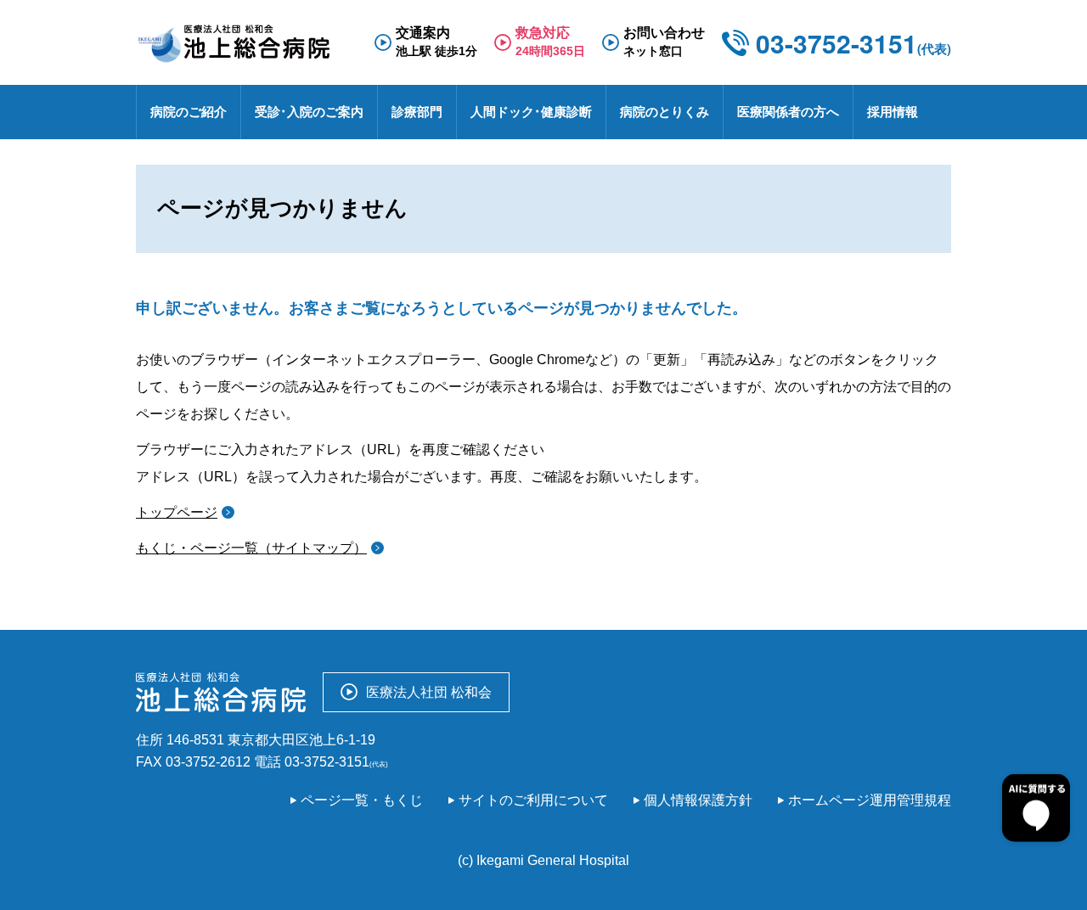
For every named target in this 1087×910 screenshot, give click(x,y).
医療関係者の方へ (788, 111)
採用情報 (892, 111)
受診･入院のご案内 (309, 111)
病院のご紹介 (188, 111)
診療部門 (416, 111)
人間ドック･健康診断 (531, 111)
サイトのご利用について (533, 800)
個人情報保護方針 (698, 800)
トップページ (176, 512)
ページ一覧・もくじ (362, 800)
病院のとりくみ (664, 111)
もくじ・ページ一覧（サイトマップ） (251, 548)
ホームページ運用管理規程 (869, 800)
